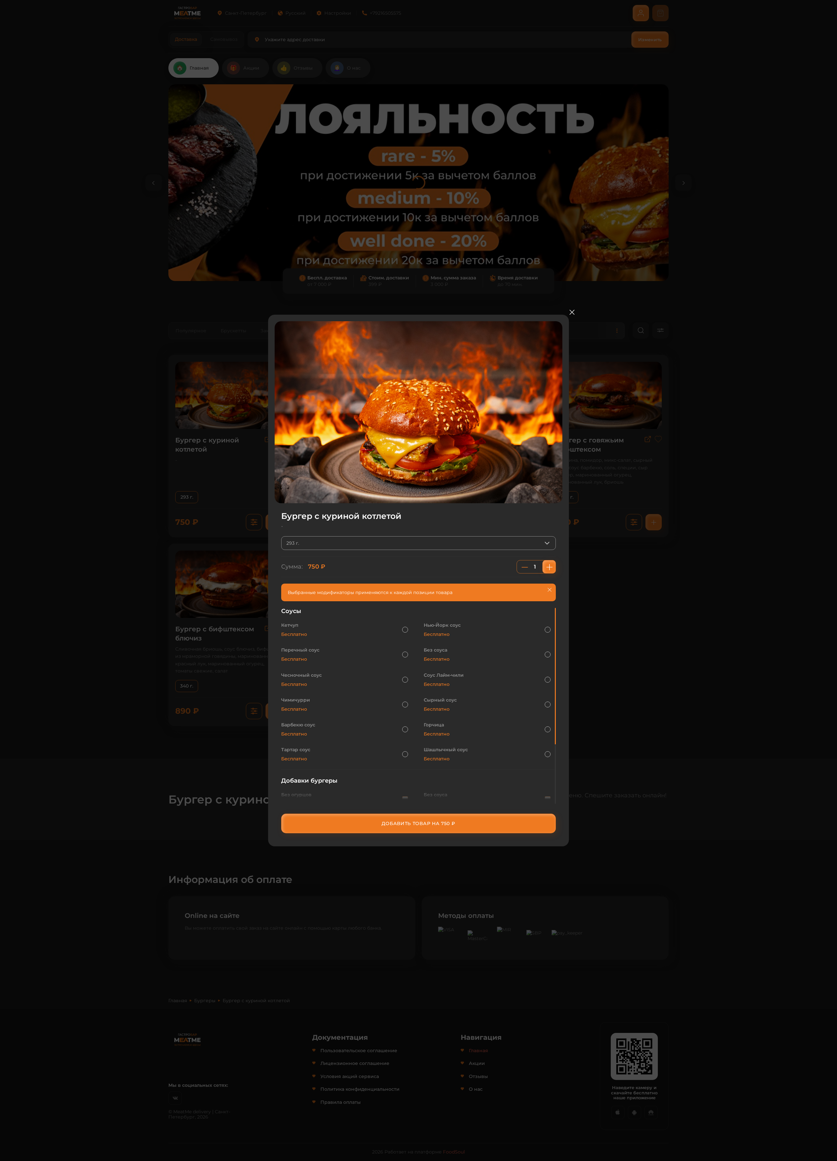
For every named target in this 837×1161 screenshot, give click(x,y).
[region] (418, 706)
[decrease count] (525, 566)
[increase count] (549, 566)
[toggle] (548, 543)
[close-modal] (572, 312)
